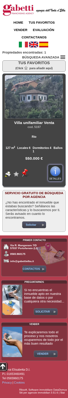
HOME (18, 22)
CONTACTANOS (34, 37)
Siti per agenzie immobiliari (34, 392)
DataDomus (60, 389)
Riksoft (23, 389)
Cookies (19, 382)
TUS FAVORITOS (42, 22)
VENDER (20, 30)
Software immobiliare (40, 389)
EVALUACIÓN (43, 30)
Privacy (7, 382)
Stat (62, 392)
